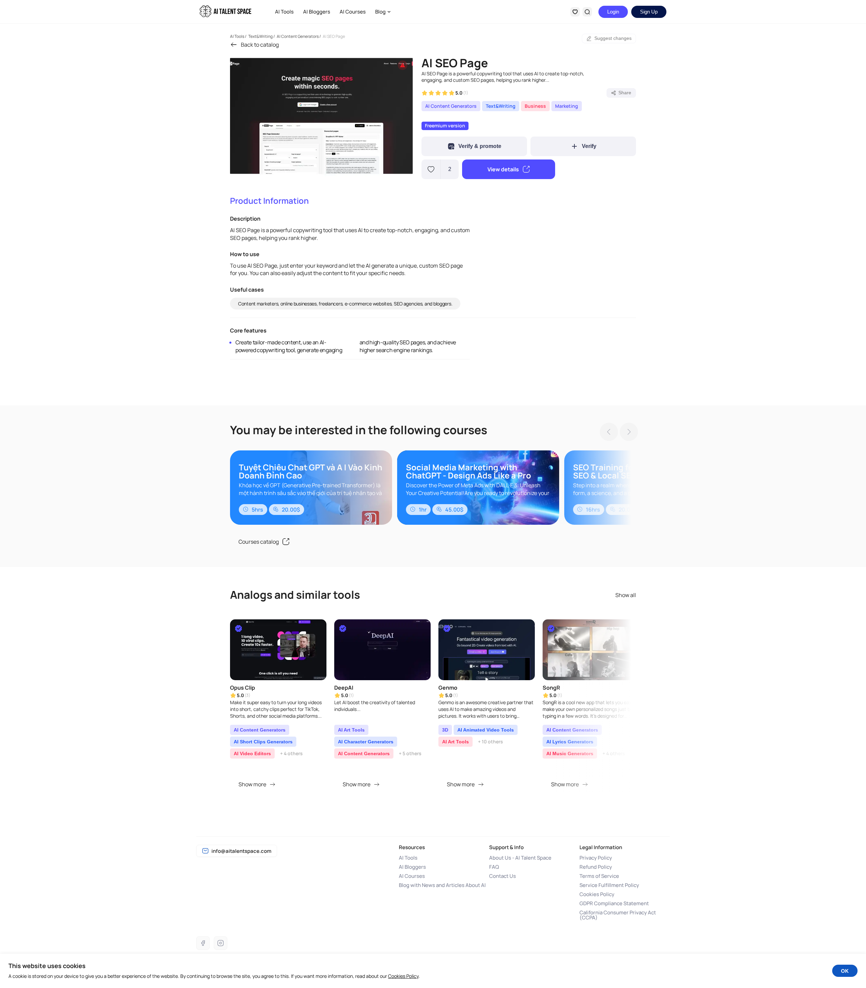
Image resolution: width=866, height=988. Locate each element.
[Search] (587, 12)
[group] (321, 116)
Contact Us (502, 876)
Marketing (566, 106)
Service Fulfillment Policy (609, 885)
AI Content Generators (451, 106)
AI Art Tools (351, 730)
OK (845, 971)
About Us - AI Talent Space (520, 857)
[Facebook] (203, 943)
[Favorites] (575, 12)
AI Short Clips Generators (263, 741)
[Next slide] (627, 432)
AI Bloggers (316, 11)
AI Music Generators (569, 753)
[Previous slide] (607, 432)
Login (613, 12)
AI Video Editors (252, 753)
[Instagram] (220, 943)
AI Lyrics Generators (569, 741)
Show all (625, 595)
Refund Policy (595, 866)
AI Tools (284, 11)
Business (535, 106)
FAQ (494, 866)
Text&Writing (501, 106)
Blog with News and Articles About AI (442, 885)
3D (445, 730)
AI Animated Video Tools (485, 730)
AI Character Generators (365, 741)
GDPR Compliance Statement (614, 903)
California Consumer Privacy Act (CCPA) (617, 915)
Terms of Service (599, 876)
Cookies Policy (596, 894)
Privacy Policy (595, 857)
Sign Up (649, 12)
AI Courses (353, 11)
